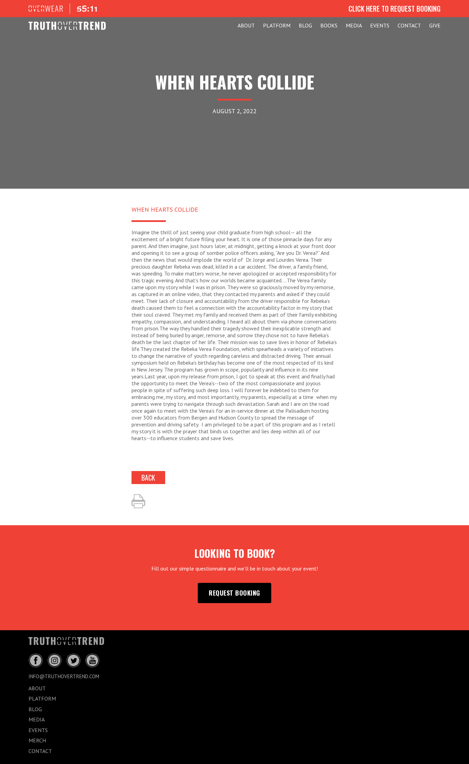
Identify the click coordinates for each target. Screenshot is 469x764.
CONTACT (409, 25)
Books (329, 25)
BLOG (305, 25)
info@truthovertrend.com (63, 676)
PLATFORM (276, 25)
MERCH (37, 740)
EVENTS (379, 25)
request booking (234, 592)
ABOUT (246, 25)
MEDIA (354, 25)
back (148, 477)
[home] (67, 25)
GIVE (435, 25)
